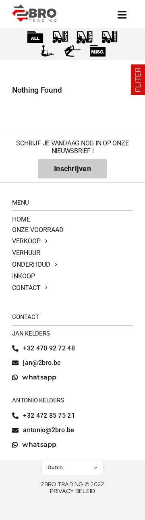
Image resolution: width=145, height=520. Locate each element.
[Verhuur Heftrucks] (109, 37)
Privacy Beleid (72, 491)
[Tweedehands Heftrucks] (60, 37)
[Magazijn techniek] (47, 51)
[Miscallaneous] (97, 51)
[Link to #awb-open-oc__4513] (122, 14)
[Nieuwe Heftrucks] (84, 37)
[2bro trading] (34, 7)
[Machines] (35, 37)
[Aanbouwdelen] (72, 51)
